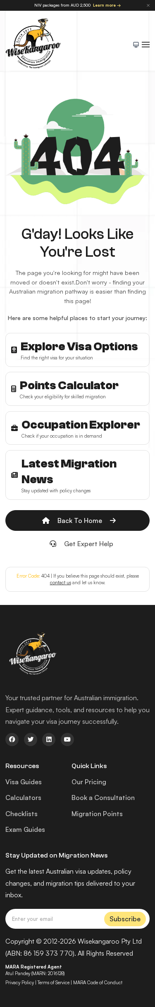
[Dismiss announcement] (148, 5)
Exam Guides (25, 829)
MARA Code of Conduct (97, 982)
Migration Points (97, 813)
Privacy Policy (19, 982)
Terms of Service (53, 982)
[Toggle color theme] (136, 45)
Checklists (21, 813)
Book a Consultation (103, 797)
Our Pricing (89, 782)
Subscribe (125, 919)
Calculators (23, 797)
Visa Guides (23, 782)
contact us (60, 582)
